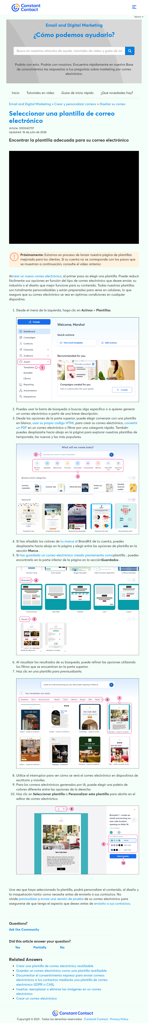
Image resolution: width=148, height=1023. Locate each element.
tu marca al (69, 541)
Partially (39, 947)
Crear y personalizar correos (75, 104)
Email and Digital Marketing (30, 104)
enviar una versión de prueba (62, 899)
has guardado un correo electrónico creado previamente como (66, 555)
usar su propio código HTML (53, 423)
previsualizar (28, 899)
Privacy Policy (119, 1019)
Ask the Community (24, 929)
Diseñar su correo (112, 104)
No (62, 947)
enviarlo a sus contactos (112, 903)
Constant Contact (96, 1019)
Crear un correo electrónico (36, 998)
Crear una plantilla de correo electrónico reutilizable (54, 966)
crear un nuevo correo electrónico (37, 276)
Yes (17, 947)
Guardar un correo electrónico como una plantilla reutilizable (61, 971)
